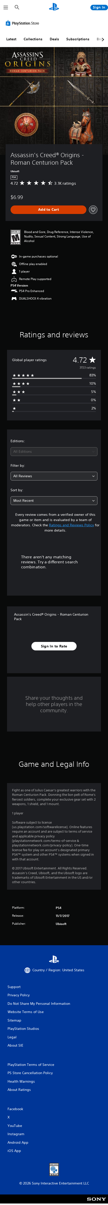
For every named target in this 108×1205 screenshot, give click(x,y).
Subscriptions (77, 39)
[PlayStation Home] (54, 7)
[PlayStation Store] (23, 23)
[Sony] (96, 1202)
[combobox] (54, 451)
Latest (11, 39)
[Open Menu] (5, 7)
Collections (33, 39)
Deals (54, 39)
